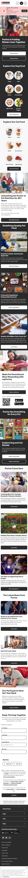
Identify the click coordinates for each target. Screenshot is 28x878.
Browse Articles (14, 707)
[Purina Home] (8, 3)
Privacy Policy (14, 781)
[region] (14, 872)
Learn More (14, 347)
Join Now (14, 795)
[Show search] (17, 3)
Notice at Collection (6, 845)
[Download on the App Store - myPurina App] (19, 400)
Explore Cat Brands (14, 461)
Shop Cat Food (14, 58)
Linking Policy (5, 855)
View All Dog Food (14, 114)
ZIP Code (4, 749)
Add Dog (8, 764)
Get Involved (14, 506)
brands (7, 773)
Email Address (5, 742)
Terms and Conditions (9, 777)
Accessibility (4, 850)
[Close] (26, 868)
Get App (24, 10)
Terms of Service (21, 789)
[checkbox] (2, 770)
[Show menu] (25, 3)
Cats (4, 818)
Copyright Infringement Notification (9, 858)
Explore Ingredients (14, 307)
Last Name (4, 735)
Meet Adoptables (13, 589)
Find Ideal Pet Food (14, 220)
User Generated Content (7, 861)
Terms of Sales (5, 853)
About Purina (7, 809)
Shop (4, 823)
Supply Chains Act (6, 864)
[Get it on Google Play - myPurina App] (19, 403)
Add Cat (18, 764)
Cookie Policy (6, 876)
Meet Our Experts (14, 266)
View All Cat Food (14, 168)
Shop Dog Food (14, 53)
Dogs (4, 814)
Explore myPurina (14, 392)
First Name (4, 728)
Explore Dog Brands (14, 456)
